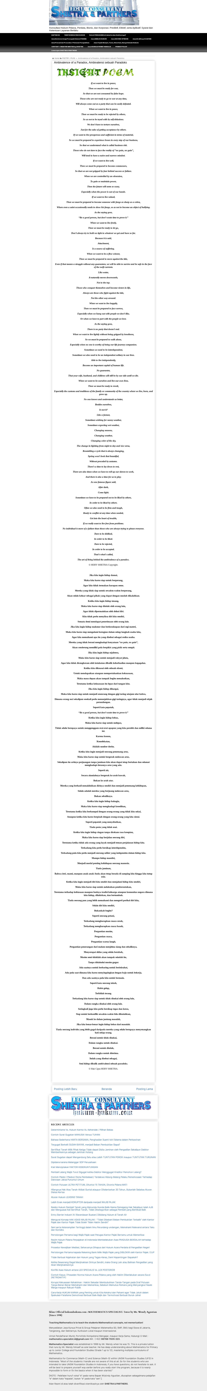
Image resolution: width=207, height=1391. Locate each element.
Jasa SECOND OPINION (119, 39)
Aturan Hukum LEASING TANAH (67, 1197)
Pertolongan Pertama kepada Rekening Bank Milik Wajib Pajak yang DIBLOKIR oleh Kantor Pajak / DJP (102, 1252)
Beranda (107, 1088)
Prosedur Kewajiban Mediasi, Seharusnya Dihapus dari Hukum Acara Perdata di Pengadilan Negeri (100, 1247)
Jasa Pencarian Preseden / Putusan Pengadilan (70, 43)
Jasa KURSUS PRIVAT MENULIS (99, 47)
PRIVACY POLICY (121, 47)
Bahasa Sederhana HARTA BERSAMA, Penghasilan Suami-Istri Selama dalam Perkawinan (96, 1139)
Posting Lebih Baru (65, 1088)
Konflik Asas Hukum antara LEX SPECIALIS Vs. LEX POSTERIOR (83, 1270)
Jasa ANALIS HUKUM (99, 39)
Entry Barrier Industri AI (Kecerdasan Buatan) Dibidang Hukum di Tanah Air (89, 1215)
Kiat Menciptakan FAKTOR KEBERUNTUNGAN (74, 1167)
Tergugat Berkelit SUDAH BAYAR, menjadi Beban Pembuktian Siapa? (85, 1144)
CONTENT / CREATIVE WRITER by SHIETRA (67, 47)
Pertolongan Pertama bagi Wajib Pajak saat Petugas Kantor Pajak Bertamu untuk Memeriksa (97, 1235)
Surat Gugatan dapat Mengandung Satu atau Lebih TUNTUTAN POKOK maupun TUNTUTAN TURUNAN (103, 1157)
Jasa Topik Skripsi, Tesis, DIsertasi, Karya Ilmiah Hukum (116, 43)
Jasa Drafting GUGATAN (142, 39)
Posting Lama (144, 1088)
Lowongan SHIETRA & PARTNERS (64, 50)
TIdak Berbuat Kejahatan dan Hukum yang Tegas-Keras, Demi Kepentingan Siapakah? (94, 1257)
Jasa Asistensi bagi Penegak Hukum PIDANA (68, 39)
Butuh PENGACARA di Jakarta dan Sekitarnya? (107, 35)
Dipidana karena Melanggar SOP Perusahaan (73, 1162)
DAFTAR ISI (55, 35)
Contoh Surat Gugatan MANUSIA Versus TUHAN (75, 1134)
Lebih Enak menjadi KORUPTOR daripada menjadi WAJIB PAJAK (83, 1202)
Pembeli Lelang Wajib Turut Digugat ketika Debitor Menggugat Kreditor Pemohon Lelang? (96, 1172)
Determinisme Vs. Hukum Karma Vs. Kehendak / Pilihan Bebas (82, 1130)
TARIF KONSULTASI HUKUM (74, 35)
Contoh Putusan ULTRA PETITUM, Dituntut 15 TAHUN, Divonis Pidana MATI (89, 1184)
